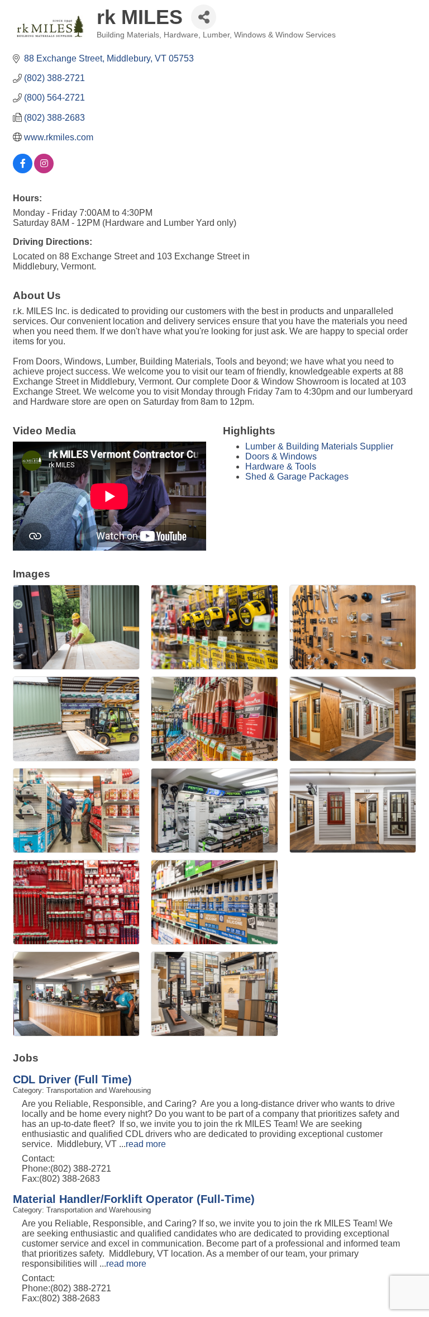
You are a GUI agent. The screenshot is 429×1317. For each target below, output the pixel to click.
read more (146, 1144)
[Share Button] (203, 17)
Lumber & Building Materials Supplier (319, 446)
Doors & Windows (281, 456)
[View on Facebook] (22, 170)
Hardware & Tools (280, 466)
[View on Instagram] (44, 170)
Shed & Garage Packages (297, 476)
